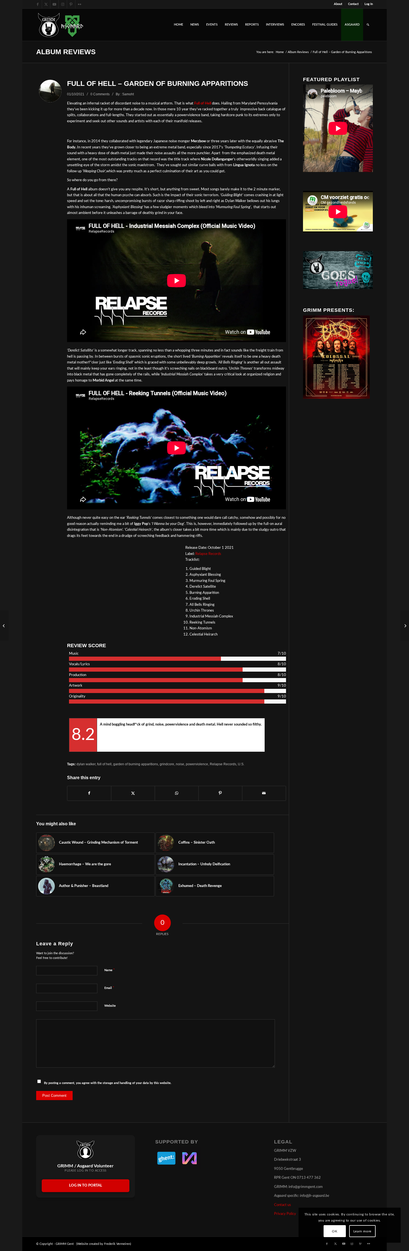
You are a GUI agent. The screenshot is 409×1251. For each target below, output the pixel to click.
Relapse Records (208, 554)
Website (110, 1005)
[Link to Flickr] (79, 4)
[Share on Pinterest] (220, 793)
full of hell (104, 764)
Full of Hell (202, 103)
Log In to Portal (85, 1185)
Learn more (362, 1231)
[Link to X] (46, 4)
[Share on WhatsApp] (176, 793)
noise (180, 764)
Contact (353, 4)
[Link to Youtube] (54, 4)
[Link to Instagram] (63, 4)
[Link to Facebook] (38, 4)
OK (334, 1231)
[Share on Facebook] (89, 793)
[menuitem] (338, 4)
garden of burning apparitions (135, 764)
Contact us (282, 1205)
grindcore (167, 764)
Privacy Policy (285, 1214)
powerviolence (197, 764)
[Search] (368, 25)
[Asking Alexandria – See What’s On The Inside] (4, 625)
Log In (368, 4)
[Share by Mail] (264, 793)
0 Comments (100, 94)
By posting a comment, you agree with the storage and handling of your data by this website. (107, 1083)
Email (109, 988)
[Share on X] (133, 793)
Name (109, 970)
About (338, 4)
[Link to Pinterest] (71, 4)
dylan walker (86, 764)
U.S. (241, 764)
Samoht (128, 94)
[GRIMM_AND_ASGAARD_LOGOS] (60, 25)
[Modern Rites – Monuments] (404, 625)
